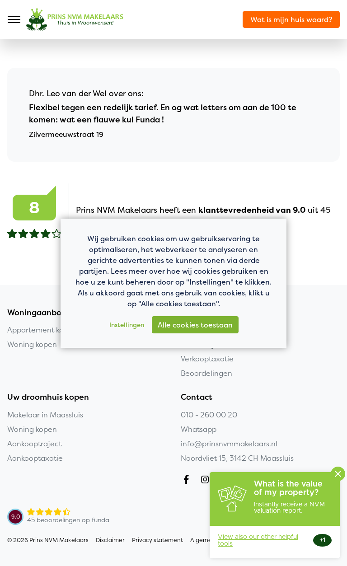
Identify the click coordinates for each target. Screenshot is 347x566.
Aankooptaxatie (35, 458)
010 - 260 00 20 (209, 415)
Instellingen (126, 324)
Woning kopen (32, 429)
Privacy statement (157, 540)
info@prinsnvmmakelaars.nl (229, 444)
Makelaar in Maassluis (45, 415)
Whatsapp (198, 429)
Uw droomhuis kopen (48, 397)
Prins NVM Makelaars (74, 19)
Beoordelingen (206, 373)
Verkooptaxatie (207, 359)
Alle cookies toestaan (195, 325)
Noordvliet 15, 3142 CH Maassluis (237, 458)
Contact (196, 397)
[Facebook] (188, 481)
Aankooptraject (34, 444)
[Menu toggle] (14, 19)
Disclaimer (110, 540)
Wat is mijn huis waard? (291, 19)
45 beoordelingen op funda (68, 519)
